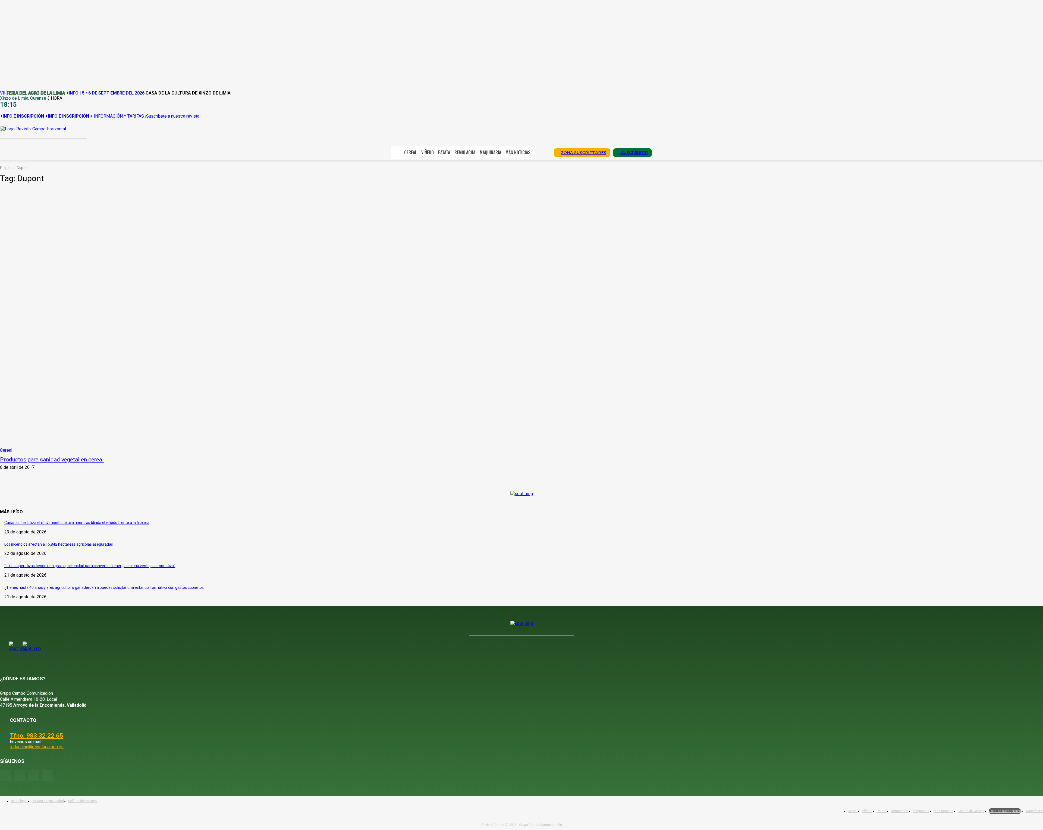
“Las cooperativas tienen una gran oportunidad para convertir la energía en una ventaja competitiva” (89, 566)
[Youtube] (33, 775)
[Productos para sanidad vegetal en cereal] (264, 321)
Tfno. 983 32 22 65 (36, 735)
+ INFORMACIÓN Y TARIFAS (117, 116)
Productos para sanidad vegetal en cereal (52, 459)
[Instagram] (19, 775)
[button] (542, 152)
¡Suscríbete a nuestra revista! (173, 116)
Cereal (6, 450)
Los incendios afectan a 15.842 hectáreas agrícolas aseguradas (59, 544)
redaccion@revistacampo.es (37, 746)
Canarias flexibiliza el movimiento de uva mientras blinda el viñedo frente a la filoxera (76, 522)
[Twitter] (47, 775)
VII (32, 93)
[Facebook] (5, 775)
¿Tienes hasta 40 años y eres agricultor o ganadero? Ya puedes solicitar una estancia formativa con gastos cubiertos (104, 587)
